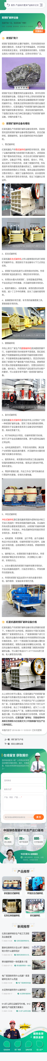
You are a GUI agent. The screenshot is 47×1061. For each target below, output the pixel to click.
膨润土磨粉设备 (17, 744)
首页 (13, 5)
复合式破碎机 (15, 419)
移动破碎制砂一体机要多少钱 (14, 961)
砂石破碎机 (35, 915)
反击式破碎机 (15, 258)
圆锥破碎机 (26, 348)
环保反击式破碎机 (35, 893)
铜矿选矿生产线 (17, 739)
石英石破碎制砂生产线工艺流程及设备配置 (15, 935)
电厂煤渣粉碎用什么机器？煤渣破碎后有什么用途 (15, 977)
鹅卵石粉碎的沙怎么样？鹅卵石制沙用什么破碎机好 (15, 949)
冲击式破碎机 (8, 519)
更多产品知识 (29, 5)
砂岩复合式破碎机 (12, 893)
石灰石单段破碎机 (12, 915)
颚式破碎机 (20, 149)
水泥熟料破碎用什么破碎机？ (14, 989)
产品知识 (19, 5)
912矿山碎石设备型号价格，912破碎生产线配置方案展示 (16, 1005)
